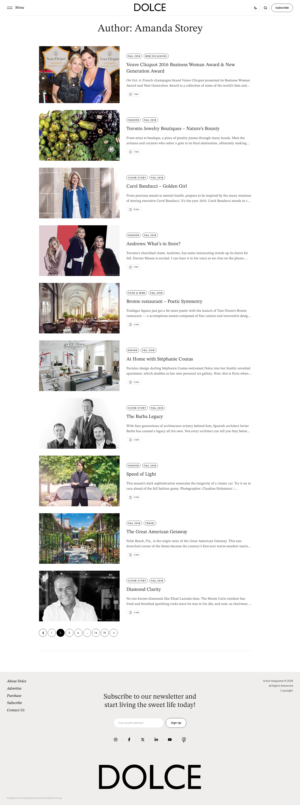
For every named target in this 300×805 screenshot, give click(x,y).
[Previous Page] (43, 633)
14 (96, 633)
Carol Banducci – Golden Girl (156, 186)
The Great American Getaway (156, 532)
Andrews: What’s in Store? (153, 244)
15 (104, 633)
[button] (15, 8)
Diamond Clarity (143, 589)
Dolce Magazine (273, 681)
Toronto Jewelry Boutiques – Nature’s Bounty (173, 128)
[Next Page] (114, 633)
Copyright (286, 690)
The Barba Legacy (144, 416)
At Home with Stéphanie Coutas (159, 359)
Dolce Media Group (51, 798)
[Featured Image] (79, 74)
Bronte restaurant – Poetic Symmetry (164, 301)
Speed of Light (141, 474)
